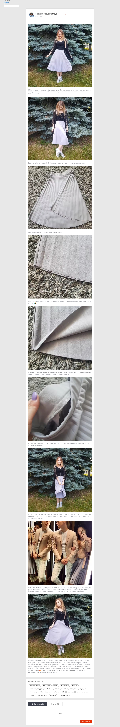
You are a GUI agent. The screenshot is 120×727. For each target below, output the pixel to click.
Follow (65, 15)
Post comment (86, 721)
